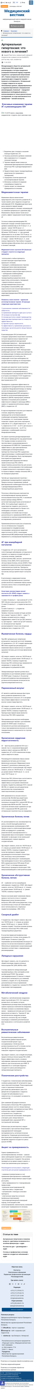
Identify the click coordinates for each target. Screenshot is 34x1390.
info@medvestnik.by (17, 1298)
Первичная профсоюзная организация (17, 1274)
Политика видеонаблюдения (10, 1364)
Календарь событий (15, 6)
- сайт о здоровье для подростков (13, 1332)
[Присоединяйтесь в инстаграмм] (1, 2)
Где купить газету (17, 1280)
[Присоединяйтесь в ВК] (3, 2)
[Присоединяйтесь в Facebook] (5, 2)
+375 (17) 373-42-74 (17, 1293)
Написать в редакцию (17, 1309)
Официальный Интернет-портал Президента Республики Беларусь (16, 1319)
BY (17, 2)
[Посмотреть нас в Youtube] (6, 2)
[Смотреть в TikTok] (10, 2)
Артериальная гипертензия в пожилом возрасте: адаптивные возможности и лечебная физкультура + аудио (16, 1241)
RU (14, 2)
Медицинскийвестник (17, 13)
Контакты (17, 1270)
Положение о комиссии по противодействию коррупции (16, 1380)
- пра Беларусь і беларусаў (16, 1336)
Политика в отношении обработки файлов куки (17, 1361)
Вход (23, 2)
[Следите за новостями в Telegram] (8, 2)
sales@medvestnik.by (17, 1306)
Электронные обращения (17, 1272)
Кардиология (6, 1228)
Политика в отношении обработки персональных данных (12, 1369)
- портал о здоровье (13, 1328)
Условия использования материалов (11, 1378)
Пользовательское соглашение (9, 1374)
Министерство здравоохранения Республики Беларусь (16, 1324)
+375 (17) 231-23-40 (17, 1296)
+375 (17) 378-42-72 (17, 1290)
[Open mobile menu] (31, 3)
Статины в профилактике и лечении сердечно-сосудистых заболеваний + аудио (16, 1254)
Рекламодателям (17, 1276)
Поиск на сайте (17, 26)
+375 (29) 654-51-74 (17, 1303)
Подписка (4, 6)
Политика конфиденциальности (10, 1376)
